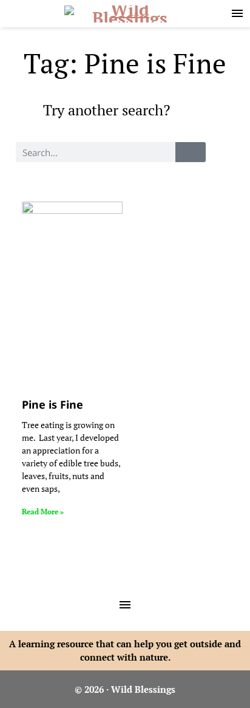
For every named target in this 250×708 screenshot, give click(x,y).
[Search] (190, 152)
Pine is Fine (52, 404)
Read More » (43, 511)
